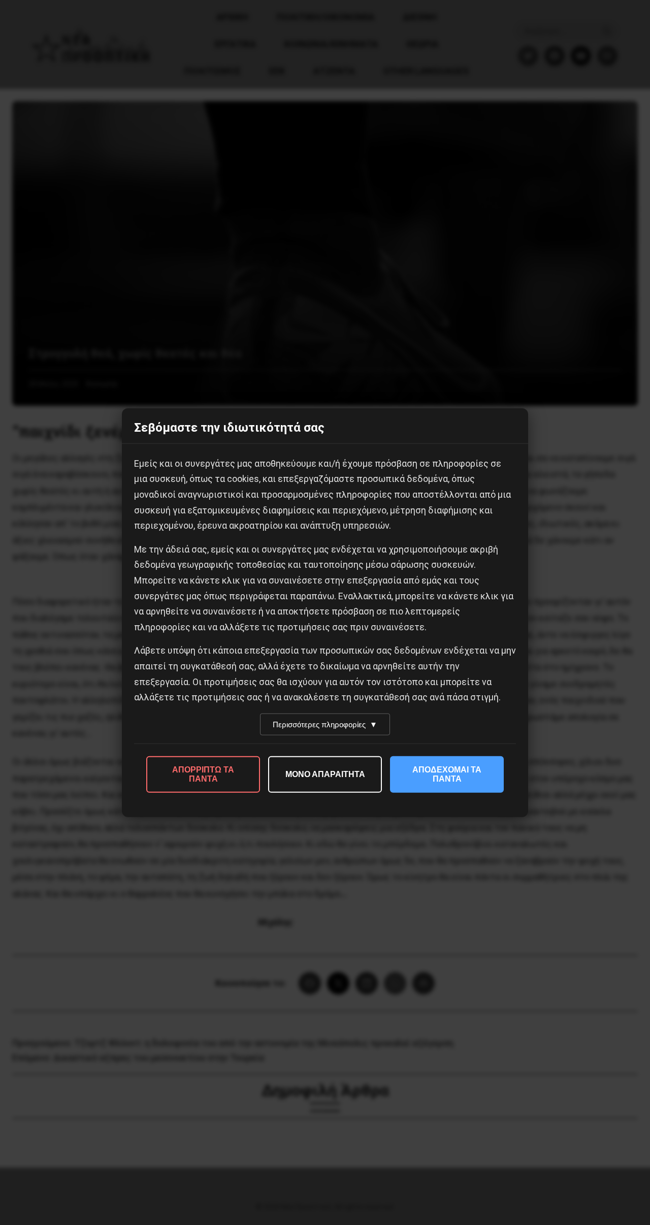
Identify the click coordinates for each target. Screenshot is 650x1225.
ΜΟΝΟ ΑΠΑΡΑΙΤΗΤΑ (325, 773)
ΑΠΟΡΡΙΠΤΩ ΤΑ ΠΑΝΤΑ (203, 774)
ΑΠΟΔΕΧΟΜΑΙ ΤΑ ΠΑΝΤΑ (446, 774)
